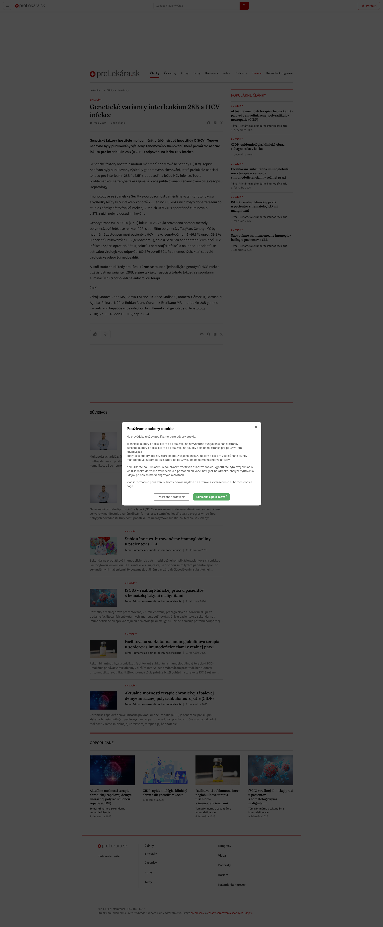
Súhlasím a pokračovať (211, 497)
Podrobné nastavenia (171, 497)
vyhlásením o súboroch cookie (232, 482)
